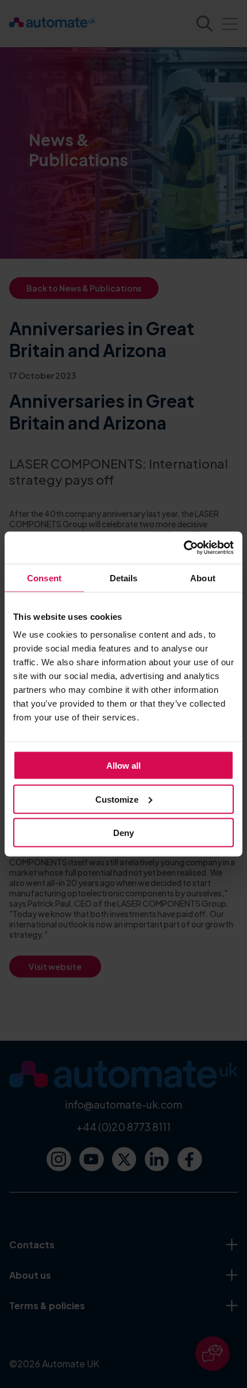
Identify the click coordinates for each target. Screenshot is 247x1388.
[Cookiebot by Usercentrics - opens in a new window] (183, 547)
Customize (116, 799)
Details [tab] (124, 577)
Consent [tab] (44, 577)
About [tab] (202, 577)
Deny (123, 833)
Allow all (123, 765)
